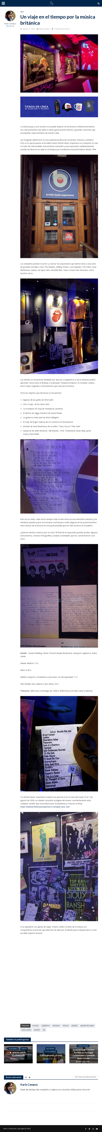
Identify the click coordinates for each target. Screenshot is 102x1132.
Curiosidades (83, 1046)
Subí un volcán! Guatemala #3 (19, 1053)
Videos (24, 1049)
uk (44, 1030)
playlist (74, 1025)
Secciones (50, 1049)
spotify (37, 1030)
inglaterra (46, 1025)
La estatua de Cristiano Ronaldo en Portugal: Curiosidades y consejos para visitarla (84, 1053)
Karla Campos (10, 24)
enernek (11, 26)
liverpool (56, 1025)
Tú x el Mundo (50, 1052)
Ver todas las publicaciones (85, 1077)
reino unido (26, 1030)
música (66, 1025)
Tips (22, 12)
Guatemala (13, 1049)
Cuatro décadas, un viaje (51, 1055)
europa (36, 1025)
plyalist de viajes (87, 1025)
